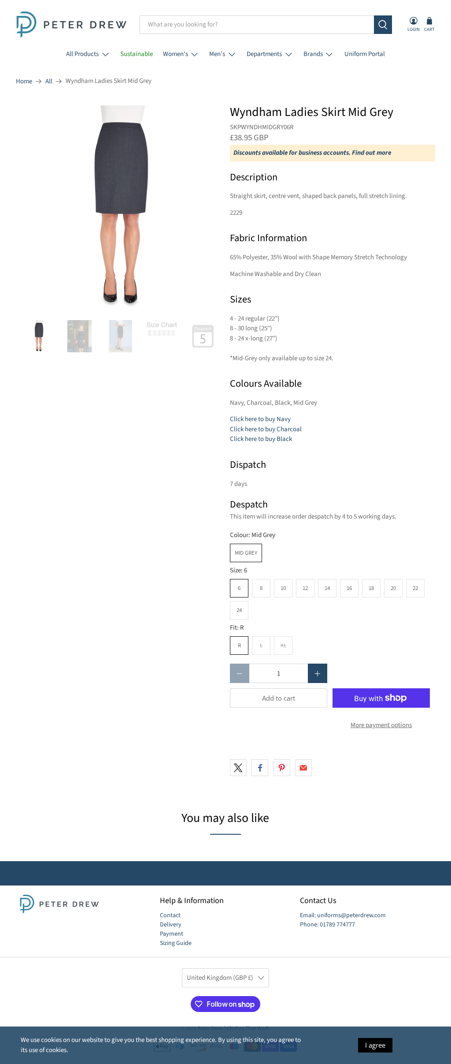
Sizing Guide (176, 943)
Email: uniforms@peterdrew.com (343, 915)
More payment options (381, 725)
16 (349, 588)
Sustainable (136, 54)
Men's (217, 54)
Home (24, 81)
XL (283, 646)
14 (327, 588)
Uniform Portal (364, 54)
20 (393, 588)
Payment (171, 934)
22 (415, 588)
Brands (313, 54)
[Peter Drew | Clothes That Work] (71, 24)
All (48, 81)
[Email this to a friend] (303, 767)
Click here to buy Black (261, 439)
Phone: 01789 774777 (327, 924)
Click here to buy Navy (260, 419)
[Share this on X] (238, 767)
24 (239, 610)
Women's (175, 54)
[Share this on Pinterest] (282, 767)
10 (283, 588)
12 (305, 588)
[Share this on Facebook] (259, 767)
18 (371, 588)
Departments (264, 54)
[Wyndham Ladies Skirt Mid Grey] (118, 208)
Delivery (170, 924)
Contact (170, 915)
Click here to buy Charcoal (266, 429)
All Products (82, 54)
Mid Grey (246, 553)
